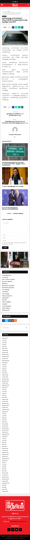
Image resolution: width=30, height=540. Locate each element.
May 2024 (4, 393)
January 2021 (5, 475)
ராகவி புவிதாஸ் (6, 308)
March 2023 (4, 422)
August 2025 (4, 362)
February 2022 (5, 448)
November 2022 (5, 430)
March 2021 (4, 471)
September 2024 (5, 385)
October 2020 (5, 481)
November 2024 (5, 381)
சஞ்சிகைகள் (5, 298)
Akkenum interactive (18, 538)
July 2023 (4, 413)
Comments (9, 213)
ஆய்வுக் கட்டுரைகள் (7, 281)
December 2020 (5, 477)
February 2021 (5, 473)
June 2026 (4, 342)
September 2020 (5, 483)
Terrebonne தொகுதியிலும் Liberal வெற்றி (12, 186)
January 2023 (5, 426)
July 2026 (4, 340)
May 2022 (4, 442)
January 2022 (5, 450)
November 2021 (5, 454)
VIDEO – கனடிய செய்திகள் (8, 279)
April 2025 (4, 371)
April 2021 (4, 469)
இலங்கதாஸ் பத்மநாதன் (8, 285)
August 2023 (4, 411)
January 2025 (5, 377)
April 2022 (4, 444)
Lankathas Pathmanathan (15, 134)
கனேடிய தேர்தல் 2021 (7, 296)
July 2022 (4, 438)
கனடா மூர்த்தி (5, 294)
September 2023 (5, 409)
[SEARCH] (26, 327)
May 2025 (4, 369)
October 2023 (5, 407)
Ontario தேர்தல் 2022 (6, 275)
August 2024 (4, 387)
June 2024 (4, 391)
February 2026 (5, 350)
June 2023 (4, 415)
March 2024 (4, 397)
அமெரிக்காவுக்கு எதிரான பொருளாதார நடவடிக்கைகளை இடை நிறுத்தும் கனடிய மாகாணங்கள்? (13, 164)
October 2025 (5, 358)
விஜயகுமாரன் (5, 310)
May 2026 (4, 344)
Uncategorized (5, 277)
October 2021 (5, 456)
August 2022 (4, 436)
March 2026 (4, 348)
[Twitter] (12, 529)
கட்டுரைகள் (5, 291)
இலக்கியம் (5, 283)
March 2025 (4, 373)
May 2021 (4, 467)
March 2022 (4, 446)
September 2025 (5, 360)
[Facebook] (9, 529)
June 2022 (4, 440)
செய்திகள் (4, 16)
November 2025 (5, 356)
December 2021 (5, 452)
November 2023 (5, 405)
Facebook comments (18, 213)
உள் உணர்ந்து (5, 289)
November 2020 (5, 479)
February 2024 (5, 399)
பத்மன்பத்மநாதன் (6, 306)
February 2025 (5, 375)
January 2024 (5, 401)
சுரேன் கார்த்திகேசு (6, 302)
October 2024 (5, 383)
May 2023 (4, 418)
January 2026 (5, 352)
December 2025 (5, 354)
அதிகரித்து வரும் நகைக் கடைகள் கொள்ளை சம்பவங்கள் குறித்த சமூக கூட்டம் (15, 122)
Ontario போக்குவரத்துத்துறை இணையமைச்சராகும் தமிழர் (10, 208)
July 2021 (4, 462)
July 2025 (4, 364)
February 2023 (5, 424)
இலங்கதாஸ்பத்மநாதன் (8, 287)
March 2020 (4, 489)
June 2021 (4, 465)
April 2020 (4, 487)
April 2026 (4, 346)
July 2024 (4, 389)
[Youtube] (16, 529)
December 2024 (5, 379)
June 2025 (4, 367)
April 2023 (4, 420)
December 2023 (5, 403)
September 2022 (5, 434)
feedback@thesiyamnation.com (18, 521)
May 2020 (4, 485)
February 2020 (5, 491)
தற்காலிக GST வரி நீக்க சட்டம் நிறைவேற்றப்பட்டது (15, 114)
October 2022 (5, 432)
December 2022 (5, 428)
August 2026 (4, 338)
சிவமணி (4, 300)
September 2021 (5, 458)
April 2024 (4, 395)
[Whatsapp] (20, 529)
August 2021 (4, 460)
